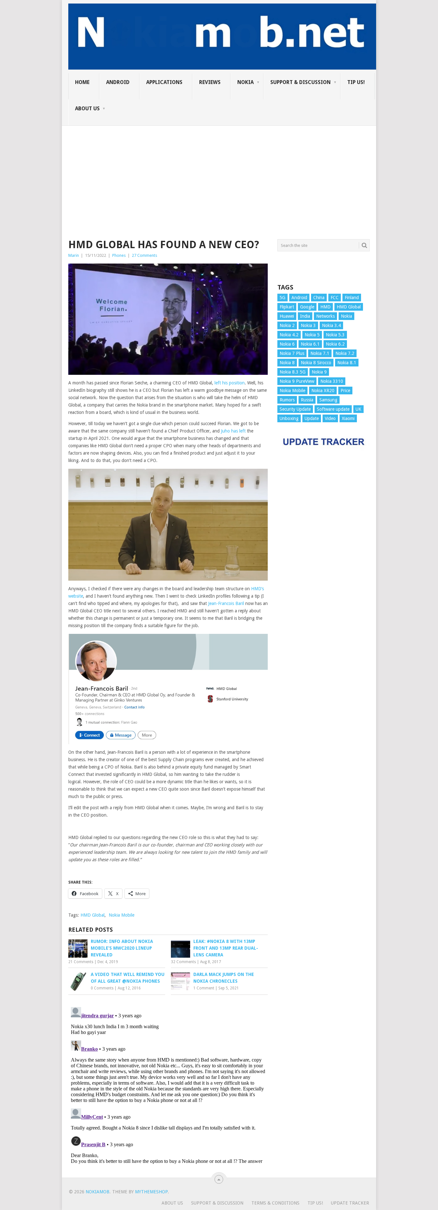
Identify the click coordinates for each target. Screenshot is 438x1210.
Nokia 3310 (331, 381)
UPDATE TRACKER (350, 1203)
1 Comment (203, 988)
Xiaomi (348, 418)
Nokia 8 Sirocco (316, 362)
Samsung (328, 399)
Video (330, 418)
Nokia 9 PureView (297, 381)
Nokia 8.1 (346, 362)
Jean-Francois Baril (226, 603)
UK (358, 409)
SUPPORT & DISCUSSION (300, 82)
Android (118, 82)
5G (282, 297)
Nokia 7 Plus (292, 353)
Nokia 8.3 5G (293, 371)
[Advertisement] (219, 170)
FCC (335, 297)
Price (345, 390)
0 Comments (102, 988)
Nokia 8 (287, 362)
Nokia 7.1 (319, 353)
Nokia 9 (319, 371)
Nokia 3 (308, 325)
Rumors (287, 399)
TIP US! (356, 82)
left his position (230, 382)
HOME (82, 82)
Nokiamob (97, 1191)
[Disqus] (168, 1084)
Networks (325, 316)
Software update (333, 409)
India (305, 316)
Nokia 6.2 (335, 344)
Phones (119, 255)
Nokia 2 (287, 325)
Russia (307, 399)
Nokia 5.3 (335, 334)
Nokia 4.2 (289, 334)
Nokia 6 (287, 344)
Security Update (295, 409)
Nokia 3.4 (331, 325)
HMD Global (92, 915)
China (318, 297)
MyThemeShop (151, 1191)
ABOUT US (87, 108)
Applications (164, 82)
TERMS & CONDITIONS (275, 1203)
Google (307, 306)
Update (312, 418)
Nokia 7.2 (344, 353)
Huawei (287, 316)
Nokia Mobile (121, 915)
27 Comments (144, 255)
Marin (73, 255)
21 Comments (80, 962)
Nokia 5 (312, 334)
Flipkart (287, 306)
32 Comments (183, 962)
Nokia (245, 82)
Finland (352, 297)
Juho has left (233, 430)
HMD (325, 306)
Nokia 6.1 (310, 344)
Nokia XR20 (322, 390)
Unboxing (289, 418)
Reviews (210, 82)
